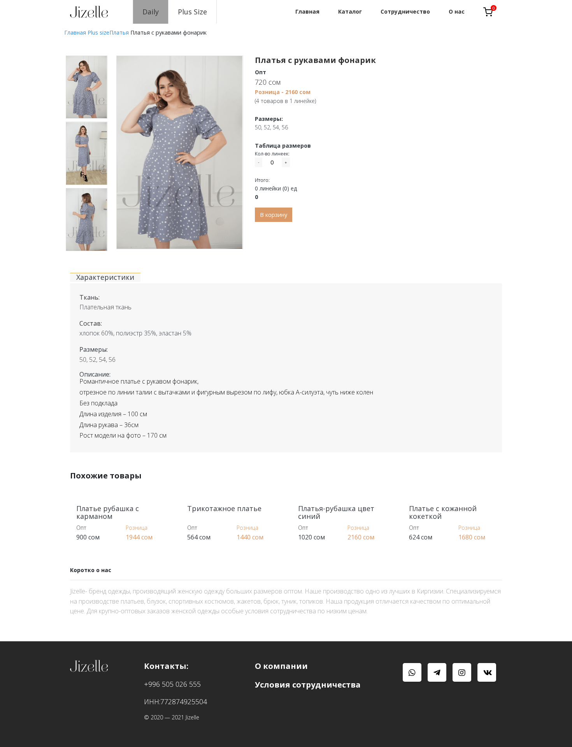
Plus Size (192, 11)
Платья (119, 32)
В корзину (273, 214)
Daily (150, 11)
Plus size (98, 32)
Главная (75, 32)
